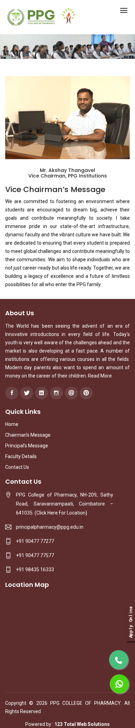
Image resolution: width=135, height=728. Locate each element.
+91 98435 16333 (35, 569)
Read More (100, 376)
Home (11, 424)
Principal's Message (26, 445)
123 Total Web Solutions (82, 724)
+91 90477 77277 (35, 541)
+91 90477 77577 (35, 555)
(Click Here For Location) (61, 513)
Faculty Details (21, 456)
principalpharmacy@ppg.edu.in (49, 527)
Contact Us (17, 467)
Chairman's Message (28, 435)
